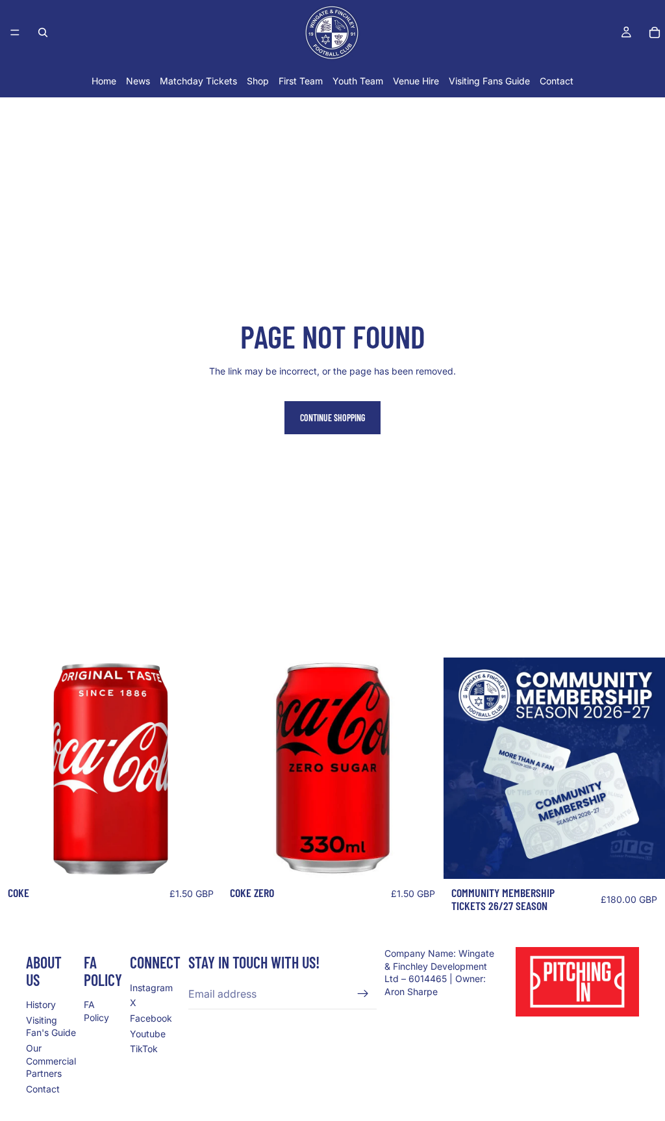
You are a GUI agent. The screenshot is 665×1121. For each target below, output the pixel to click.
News (138, 80)
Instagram (151, 987)
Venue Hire (416, 80)
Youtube (148, 1033)
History (41, 1004)
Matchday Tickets (198, 80)
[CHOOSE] (645, 859)
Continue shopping (332, 417)
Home (104, 80)
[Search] (43, 32)
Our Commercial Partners (51, 1060)
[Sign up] (363, 993)
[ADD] (201, 859)
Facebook (151, 1018)
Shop (258, 80)
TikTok (144, 1048)
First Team (301, 80)
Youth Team (357, 80)
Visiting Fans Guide (489, 80)
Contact (556, 80)
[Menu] (15, 32)
